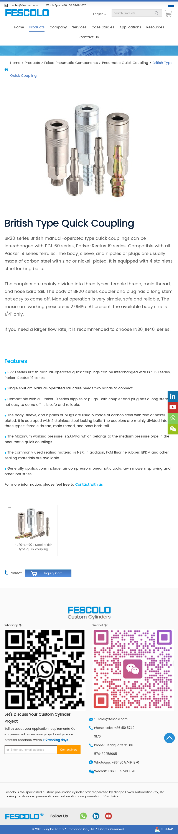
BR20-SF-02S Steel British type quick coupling (33, 547)
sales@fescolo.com (25, 5)
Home (19, 27)
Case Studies (103, 27)
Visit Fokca (111, 796)
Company (58, 27)
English (98, 14)
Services (79, 27)
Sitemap (167, 829)
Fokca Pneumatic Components (71, 63)
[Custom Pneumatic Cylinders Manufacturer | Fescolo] (27, 13)
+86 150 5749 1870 (73, 5)
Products (36, 27)
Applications (130, 27)
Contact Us (89, 37)
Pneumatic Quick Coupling (125, 63)
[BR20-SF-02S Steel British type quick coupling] (31, 524)
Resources (155, 27)
